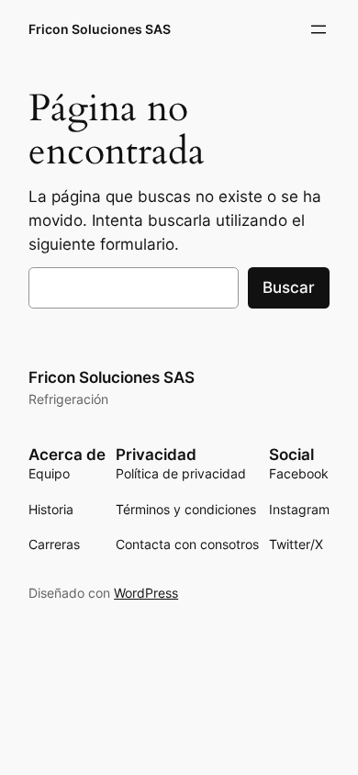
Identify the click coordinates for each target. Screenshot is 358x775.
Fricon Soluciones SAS (99, 29)
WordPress (146, 593)
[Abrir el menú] (319, 29)
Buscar (289, 287)
